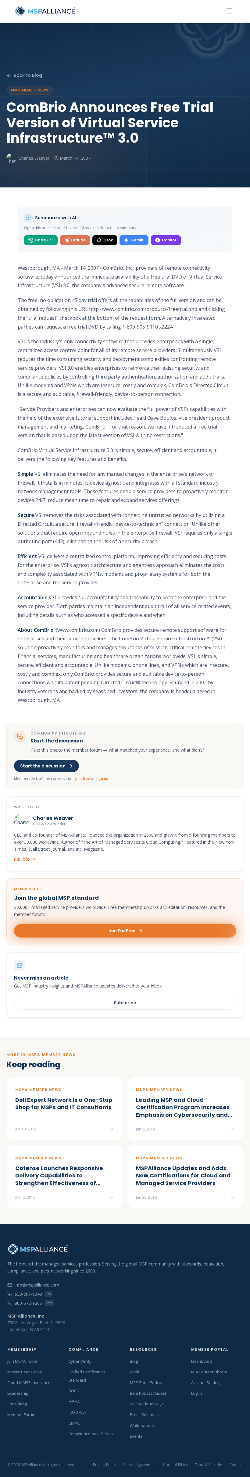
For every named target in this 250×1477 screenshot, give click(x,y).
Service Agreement (139, 1464)
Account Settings (206, 1382)
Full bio (22, 859)
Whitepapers (142, 1425)
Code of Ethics (175, 1464)
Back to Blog (28, 75)
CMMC (74, 1423)
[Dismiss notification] (107, 1442)
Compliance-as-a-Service (92, 1433)
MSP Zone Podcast (147, 1382)
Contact (236, 1464)
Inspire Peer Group (25, 1372)
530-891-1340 (33, 1294)
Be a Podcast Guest (148, 1393)
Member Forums (22, 1414)
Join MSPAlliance (22, 1361)
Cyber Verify (80, 1361)
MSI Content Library (209, 1372)
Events (136, 1436)
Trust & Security (208, 1464)
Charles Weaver (34, 158)
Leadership (17, 1393)
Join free (82, 778)
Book (134, 1372)
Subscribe (125, 1003)
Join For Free (121, 931)
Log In (196, 1393)
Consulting (17, 1404)
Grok (108, 240)
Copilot (169, 240)
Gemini (137, 240)
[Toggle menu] (229, 11)
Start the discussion (43, 766)
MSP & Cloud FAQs (147, 1404)
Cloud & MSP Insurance (28, 1382)
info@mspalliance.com (37, 1285)
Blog (134, 1361)
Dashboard (201, 1361)
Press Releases (144, 1414)
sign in (101, 778)
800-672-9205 (33, 1303)
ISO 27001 (78, 1412)
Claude (78, 240)
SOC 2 (74, 1390)
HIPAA (74, 1401)
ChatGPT (44, 240)
